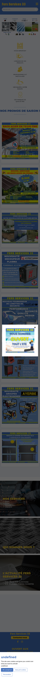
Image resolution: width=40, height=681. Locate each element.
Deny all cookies (20, 670)
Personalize (7, 674)
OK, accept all (7, 670)
